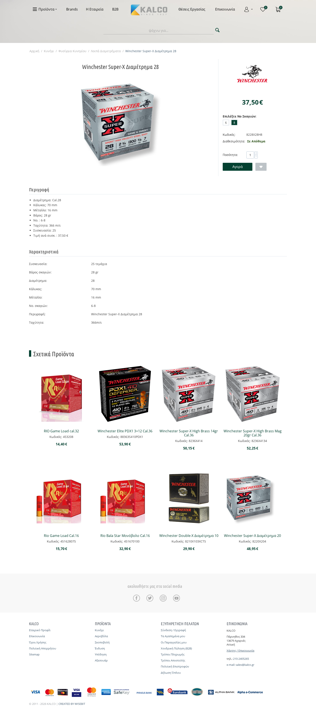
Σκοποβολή (102, 642)
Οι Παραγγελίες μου (174, 642)
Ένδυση (100, 648)
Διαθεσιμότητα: (234, 141)
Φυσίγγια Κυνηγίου (72, 51)
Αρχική (34, 51)
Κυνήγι (49, 51)
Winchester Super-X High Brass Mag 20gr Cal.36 (253, 433)
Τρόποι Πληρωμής (172, 654)
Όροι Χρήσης (37, 642)
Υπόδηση (101, 654)
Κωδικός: (229, 135)
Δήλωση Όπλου (171, 673)
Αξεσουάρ (101, 660)
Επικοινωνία (37, 636)
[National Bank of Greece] (197, 697)
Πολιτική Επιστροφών (175, 666)
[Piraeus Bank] (151, 697)
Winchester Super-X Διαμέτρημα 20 (252, 536)
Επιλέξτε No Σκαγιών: (239, 116)
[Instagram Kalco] (164, 598)
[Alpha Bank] (221, 697)
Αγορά (237, 166)
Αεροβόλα (101, 636)
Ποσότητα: (230, 155)
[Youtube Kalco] (176, 598)
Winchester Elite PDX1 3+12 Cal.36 (125, 431)
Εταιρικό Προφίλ (40, 630)
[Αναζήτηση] (217, 30)
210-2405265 (241, 659)
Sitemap (34, 654)
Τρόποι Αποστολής (173, 660)
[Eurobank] (178, 697)
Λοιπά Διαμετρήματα (106, 51)
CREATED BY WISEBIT (71, 704)
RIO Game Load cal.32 (61, 431)
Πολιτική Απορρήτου (42, 648)
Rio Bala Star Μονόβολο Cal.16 (125, 536)
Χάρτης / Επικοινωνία (240, 650)
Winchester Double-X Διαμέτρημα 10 (188, 536)
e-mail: (231, 665)
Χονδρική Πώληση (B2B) (176, 648)
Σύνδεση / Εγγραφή (173, 630)
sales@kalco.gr (245, 665)
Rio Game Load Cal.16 (61, 536)
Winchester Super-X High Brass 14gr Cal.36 (189, 433)
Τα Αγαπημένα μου (173, 636)
